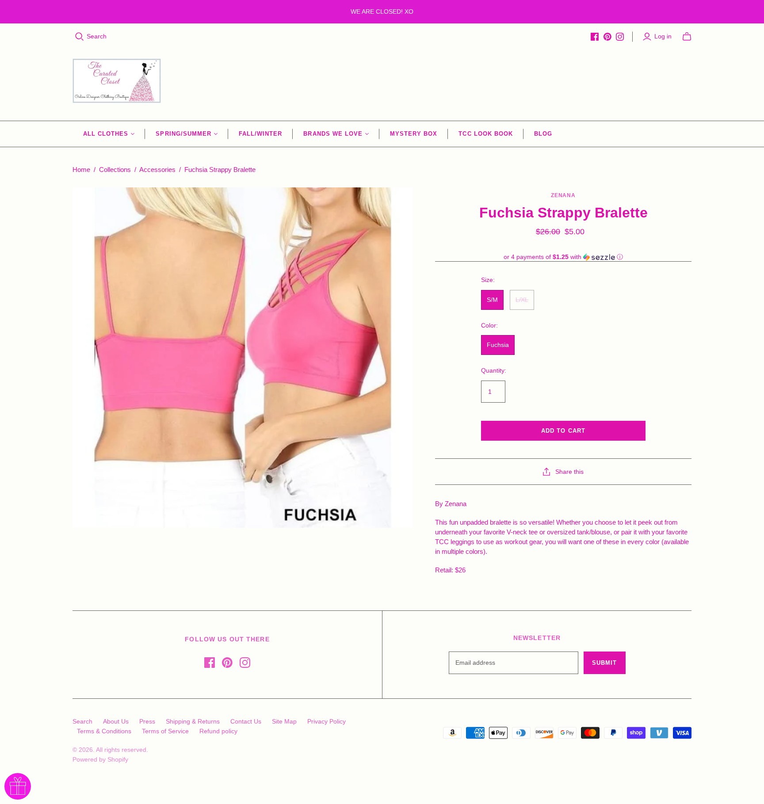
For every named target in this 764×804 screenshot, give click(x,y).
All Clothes (105, 133)
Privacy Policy (326, 721)
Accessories (157, 169)
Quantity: (493, 370)
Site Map (284, 721)
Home (81, 169)
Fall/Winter (260, 133)
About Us (116, 721)
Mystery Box (413, 133)
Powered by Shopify (100, 759)
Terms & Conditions (104, 731)
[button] (563, 257)
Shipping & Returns (193, 721)
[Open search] (79, 36)
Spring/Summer (183, 133)
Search (97, 36)
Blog (543, 133)
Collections (115, 169)
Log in (663, 36)
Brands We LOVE (333, 133)
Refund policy (218, 731)
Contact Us (245, 721)
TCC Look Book (485, 133)
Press (147, 721)
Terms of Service (165, 731)
